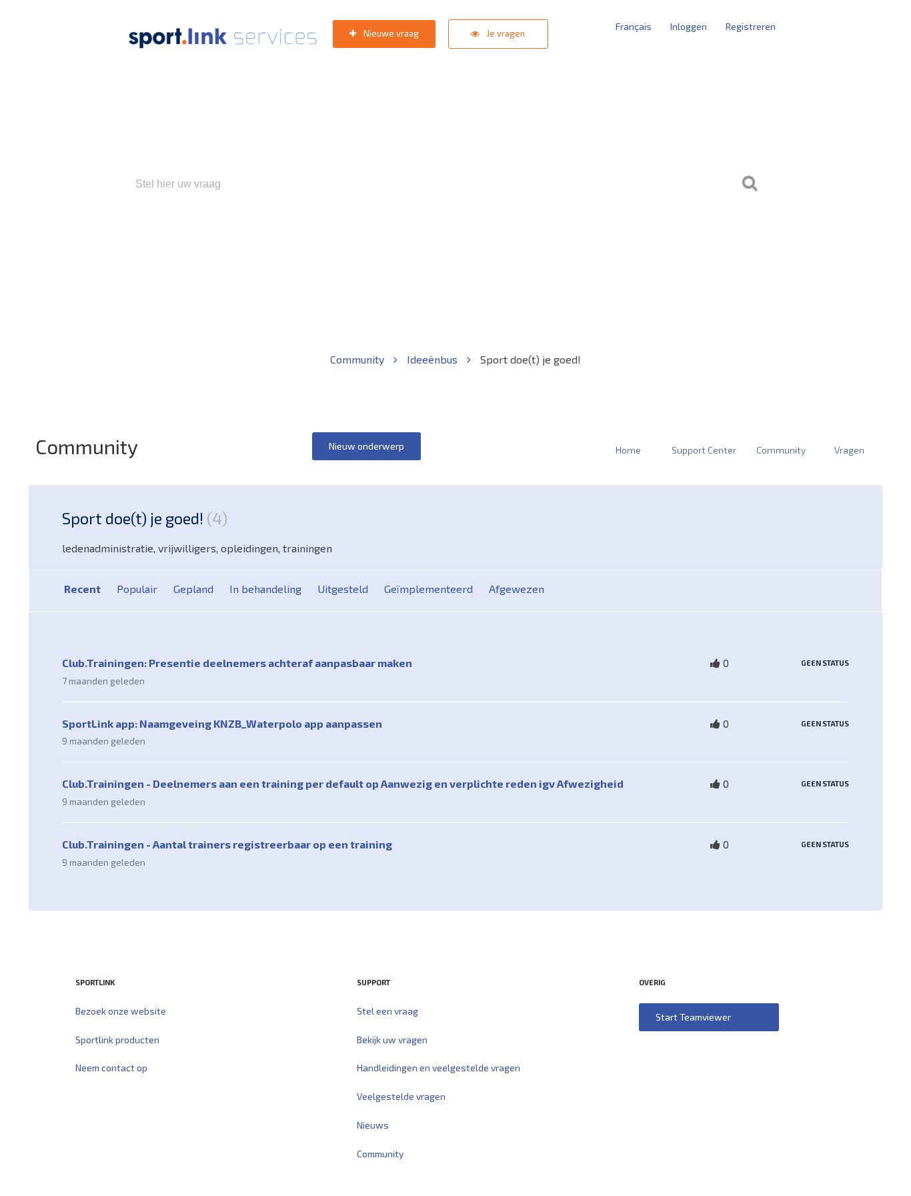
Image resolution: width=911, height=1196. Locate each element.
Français (634, 26)
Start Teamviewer (693, 1017)
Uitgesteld (342, 588)
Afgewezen (516, 588)
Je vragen (505, 33)
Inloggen (688, 26)
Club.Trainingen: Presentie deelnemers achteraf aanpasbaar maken (237, 662)
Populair (137, 588)
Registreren (751, 26)
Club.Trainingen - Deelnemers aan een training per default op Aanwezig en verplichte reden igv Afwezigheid (343, 783)
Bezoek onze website (120, 1011)
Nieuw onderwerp (366, 446)
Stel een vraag (387, 1011)
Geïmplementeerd (428, 588)
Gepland (193, 588)
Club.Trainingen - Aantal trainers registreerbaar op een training (227, 844)
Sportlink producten (117, 1039)
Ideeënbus (433, 359)
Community (358, 359)
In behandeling (265, 588)
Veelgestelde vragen (401, 1096)
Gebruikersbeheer (615, 241)
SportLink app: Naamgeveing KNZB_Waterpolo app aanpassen (222, 723)
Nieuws (373, 1125)
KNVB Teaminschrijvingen (426, 241)
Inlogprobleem (529, 241)
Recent (82, 588)
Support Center (704, 450)
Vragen (849, 450)
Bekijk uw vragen (392, 1039)
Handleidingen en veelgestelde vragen (438, 1067)
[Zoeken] (749, 184)
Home (628, 450)
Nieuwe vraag (390, 33)
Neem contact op (111, 1067)
